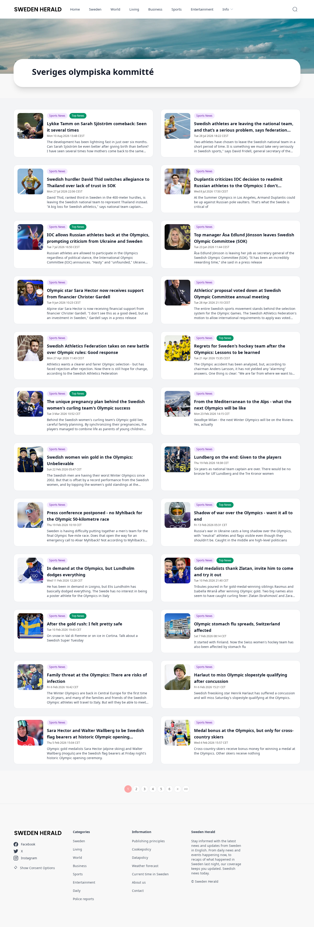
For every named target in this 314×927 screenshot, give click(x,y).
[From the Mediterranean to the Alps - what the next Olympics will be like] (177, 404)
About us (139, 882)
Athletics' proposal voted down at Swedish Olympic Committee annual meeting (237, 294)
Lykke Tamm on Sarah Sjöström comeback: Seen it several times (97, 127)
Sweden (95, 9)
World (115, 9)
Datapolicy (140, 857)
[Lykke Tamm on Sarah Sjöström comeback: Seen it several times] (30, 126)
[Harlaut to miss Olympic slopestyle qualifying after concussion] (177, 677)
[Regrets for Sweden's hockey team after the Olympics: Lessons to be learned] (177, 348)
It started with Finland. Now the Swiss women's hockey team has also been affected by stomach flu (244, 644)
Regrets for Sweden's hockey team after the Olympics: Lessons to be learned (239, 349)
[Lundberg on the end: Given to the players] (177, 459)
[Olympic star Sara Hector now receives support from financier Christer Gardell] (30, 292)
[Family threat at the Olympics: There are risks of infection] (30, 677)
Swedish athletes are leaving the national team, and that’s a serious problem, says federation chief (243, 127)
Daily (76, 890)
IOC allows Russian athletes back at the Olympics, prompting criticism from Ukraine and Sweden (98, 238)
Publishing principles (148, 841)
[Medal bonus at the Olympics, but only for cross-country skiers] (177, 733)
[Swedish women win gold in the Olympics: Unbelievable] (30, 459)
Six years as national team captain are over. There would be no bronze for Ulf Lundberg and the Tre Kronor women (242, 471)
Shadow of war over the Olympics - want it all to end (243, 516)
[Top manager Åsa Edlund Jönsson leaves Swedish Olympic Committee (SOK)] (177, 237)
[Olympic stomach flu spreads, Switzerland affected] (177, 626)
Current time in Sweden (150, 874)
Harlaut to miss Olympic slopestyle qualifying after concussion (240, 678)
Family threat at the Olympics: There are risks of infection (97, 678)
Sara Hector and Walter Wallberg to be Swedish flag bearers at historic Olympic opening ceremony (95, 734)
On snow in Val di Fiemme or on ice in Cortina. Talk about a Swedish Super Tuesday (92, 637)
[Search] (294, 9)
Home (75, 9)
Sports (176, 9)
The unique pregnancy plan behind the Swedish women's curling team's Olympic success (96, 405)
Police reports (83, 899)
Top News (78, 116)
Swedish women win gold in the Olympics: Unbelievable (90, 460)
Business (155, 9)
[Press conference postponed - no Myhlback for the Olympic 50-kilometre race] (30, 515)
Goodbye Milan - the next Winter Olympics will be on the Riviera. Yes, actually (244, 422)
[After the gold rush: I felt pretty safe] (30, 626)
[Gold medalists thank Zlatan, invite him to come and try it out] (177, 570)
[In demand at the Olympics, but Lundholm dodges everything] (30, 570)
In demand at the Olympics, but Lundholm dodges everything (90, 571)
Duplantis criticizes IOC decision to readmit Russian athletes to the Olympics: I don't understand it (238, 182)
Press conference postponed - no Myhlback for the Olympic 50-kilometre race (94, 516)
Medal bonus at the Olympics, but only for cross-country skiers (244, 734)
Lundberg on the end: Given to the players (237, 457)
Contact (138, 890)
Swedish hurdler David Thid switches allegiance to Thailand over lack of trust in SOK (98, 182)
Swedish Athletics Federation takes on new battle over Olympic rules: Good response (98, 349)
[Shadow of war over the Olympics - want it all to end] (177, 515)
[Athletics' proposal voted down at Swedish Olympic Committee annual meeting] (177, 292)
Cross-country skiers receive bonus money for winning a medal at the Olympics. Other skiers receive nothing (244, 750)
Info (226, 9)
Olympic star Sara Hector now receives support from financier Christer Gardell (95, 294)
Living (134, 9)
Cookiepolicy (141, 849)
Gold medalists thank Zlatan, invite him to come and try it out (243, 571)
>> (186, 789)
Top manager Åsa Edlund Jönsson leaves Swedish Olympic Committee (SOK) (244, 238)
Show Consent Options (37, 868)
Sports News (57, 116)
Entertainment (202, 9)
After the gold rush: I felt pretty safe (84, 624)
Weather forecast (145, 866)
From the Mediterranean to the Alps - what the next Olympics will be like (242, 405)
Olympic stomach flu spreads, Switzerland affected (237, 627)
